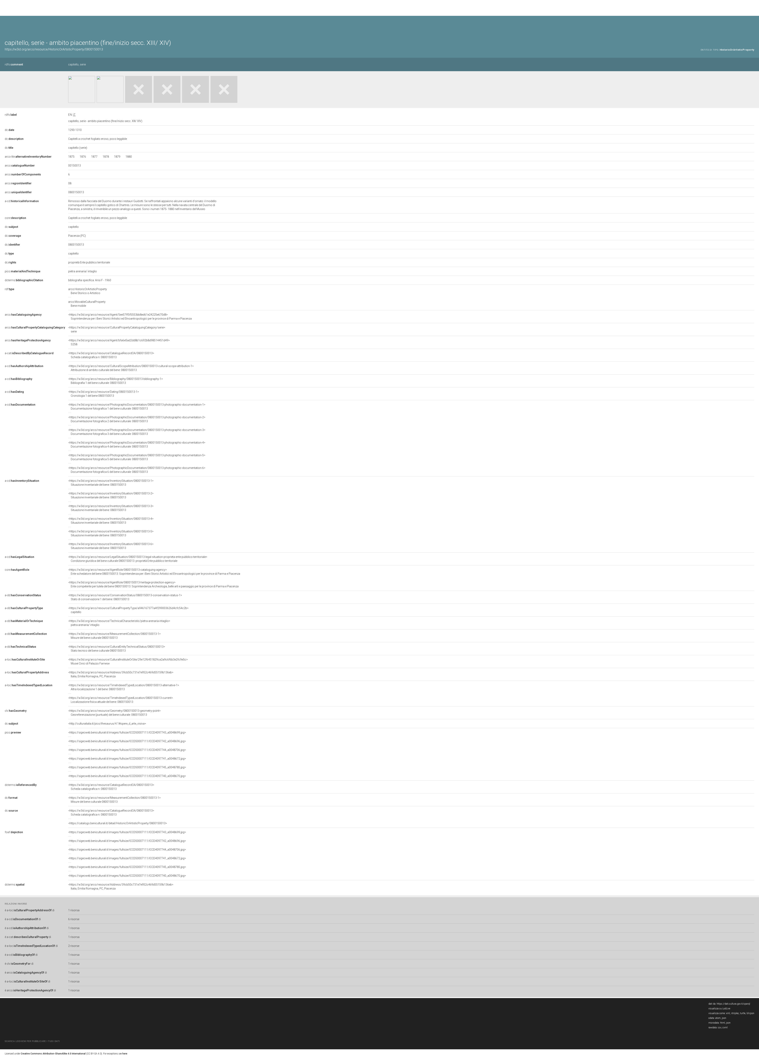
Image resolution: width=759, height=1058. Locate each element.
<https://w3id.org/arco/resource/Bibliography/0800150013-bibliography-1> (115, 380)
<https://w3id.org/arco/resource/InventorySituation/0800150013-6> (111, 546)
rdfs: (14, 64)
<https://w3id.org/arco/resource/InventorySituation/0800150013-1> (111, 482)
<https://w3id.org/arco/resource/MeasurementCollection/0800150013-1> (114, 635)
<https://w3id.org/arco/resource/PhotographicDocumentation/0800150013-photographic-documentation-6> (136, 469)
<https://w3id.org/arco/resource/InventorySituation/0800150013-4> (111, 520)
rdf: (9, 289)
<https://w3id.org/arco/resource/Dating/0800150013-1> (103, 393)
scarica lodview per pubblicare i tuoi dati (32, 1041)
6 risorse (73, 919)
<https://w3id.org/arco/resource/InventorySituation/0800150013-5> (111, 533)
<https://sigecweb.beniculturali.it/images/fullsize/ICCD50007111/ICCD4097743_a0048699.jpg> (127, 732)
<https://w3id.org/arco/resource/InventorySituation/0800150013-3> (111, 508)
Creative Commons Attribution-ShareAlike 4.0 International (53, 1053)
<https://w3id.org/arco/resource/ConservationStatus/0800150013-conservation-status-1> (125, 597)
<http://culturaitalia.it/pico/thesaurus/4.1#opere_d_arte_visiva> (107, 723)
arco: (20, 165)
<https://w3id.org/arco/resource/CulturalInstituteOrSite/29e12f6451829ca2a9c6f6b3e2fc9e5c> (128, 661)
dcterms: (24, 280)
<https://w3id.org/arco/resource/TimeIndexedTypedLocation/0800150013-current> (120, 699)
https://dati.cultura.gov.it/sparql (733, 1003)
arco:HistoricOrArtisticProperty (87, 291)
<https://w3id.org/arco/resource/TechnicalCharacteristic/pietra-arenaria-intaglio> (119, 622)
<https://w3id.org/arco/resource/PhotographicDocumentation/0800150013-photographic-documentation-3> (136, 431)
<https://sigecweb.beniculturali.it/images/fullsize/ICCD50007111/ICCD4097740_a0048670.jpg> (127, 776)
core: (15, 218)
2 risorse (73, 945)
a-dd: (23, 595)
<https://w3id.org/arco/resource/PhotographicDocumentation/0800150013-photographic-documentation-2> (136, 419)
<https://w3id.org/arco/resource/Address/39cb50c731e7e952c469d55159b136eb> (120, 674)
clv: (15, 710)
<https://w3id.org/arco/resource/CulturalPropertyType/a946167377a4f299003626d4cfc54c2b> (128, 610)
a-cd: (22, 201)
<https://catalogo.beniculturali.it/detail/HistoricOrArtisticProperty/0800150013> (117, 823)
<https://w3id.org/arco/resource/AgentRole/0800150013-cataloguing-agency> (154, 571)
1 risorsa (73, 910)
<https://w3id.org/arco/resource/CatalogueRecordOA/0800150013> (111, 355)
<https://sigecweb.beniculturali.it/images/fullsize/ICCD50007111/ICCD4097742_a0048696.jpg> (127, 741)
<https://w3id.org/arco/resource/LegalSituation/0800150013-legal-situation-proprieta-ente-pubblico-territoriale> (137, 558)
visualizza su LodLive (719, 1008)
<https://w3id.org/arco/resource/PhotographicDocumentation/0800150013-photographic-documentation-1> (136, 406)
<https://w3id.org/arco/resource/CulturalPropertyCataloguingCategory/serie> (116, 329)
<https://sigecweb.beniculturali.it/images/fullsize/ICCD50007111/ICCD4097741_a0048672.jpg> (127, 758)
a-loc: (25, 659)
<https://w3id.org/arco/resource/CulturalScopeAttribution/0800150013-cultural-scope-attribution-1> (131, 368)
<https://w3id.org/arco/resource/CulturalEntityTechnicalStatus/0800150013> (116, 648)
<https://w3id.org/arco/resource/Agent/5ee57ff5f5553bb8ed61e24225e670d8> (130, 316)
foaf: (14, 832)
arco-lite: (28, 156)
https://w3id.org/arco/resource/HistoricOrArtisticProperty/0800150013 (54, 49)
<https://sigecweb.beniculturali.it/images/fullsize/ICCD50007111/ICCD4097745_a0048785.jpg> (127, 767)
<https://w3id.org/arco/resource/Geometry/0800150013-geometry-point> (114, 712)
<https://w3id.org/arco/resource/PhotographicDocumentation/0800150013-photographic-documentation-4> (136, 444)
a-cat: (29, 353)
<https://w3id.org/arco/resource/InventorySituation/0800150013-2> (111, 495)
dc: (9, 130)
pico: (22, 271)
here (124, 1053)
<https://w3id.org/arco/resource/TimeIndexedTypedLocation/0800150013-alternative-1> (123, 687)
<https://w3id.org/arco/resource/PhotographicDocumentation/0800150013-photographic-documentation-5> (136, 457)
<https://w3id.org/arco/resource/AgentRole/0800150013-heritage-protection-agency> (153, 584)
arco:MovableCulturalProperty (87, 303)
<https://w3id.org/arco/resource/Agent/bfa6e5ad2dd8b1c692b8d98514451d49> (119, 342)
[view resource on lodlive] (752, 25)
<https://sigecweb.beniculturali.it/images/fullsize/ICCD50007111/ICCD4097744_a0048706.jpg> (127, 749)
